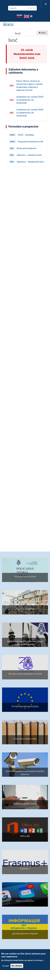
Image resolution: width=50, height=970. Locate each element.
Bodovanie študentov (27, 148)
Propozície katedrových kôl (30, 141)
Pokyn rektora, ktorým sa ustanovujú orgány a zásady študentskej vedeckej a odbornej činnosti (29, 85)
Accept (5, 965)
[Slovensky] (19, 17)
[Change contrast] (31, 17)
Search (31, 8)
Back (43, 32)
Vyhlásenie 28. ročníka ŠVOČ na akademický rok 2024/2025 (29, 112)
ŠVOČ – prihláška (26, 135)
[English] (26, 17)
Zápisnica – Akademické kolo (30, 162)
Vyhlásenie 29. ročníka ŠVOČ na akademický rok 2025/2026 (30, 100)
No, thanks (17, 966)
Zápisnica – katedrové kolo (29, 155)
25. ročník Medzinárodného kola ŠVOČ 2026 (27, 54)
